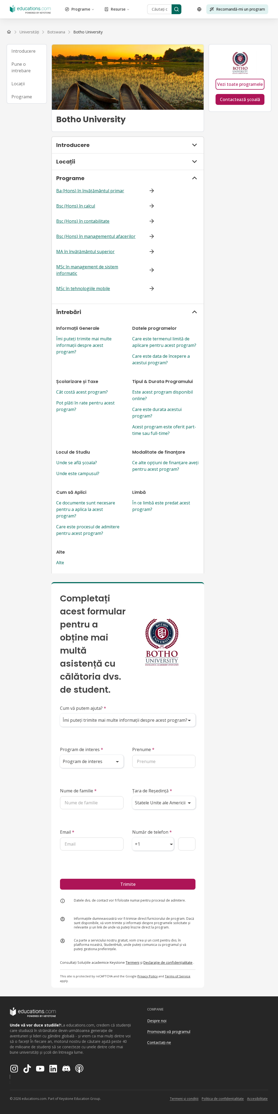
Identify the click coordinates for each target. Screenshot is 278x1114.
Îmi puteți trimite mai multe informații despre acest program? (84, 345)
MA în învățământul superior (85, 252)
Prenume (143, 749)
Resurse (118, 9)
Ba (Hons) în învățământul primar (90, 191)
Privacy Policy (147, 976)
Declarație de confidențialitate (167, 962)
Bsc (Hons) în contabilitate (82, 221)
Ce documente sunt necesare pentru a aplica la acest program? (85, 509)
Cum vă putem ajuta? (83, 708)
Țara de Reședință (152, 791)
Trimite (127, 884)
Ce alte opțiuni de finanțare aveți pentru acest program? (165, 466)
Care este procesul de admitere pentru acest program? (87, 530)
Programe (80, 9)
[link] (88, 32)
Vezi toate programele (240, 84)
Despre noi (156, 1020)
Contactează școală (240, 99)
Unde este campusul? (77, 473)
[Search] (176, 9)
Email (67, 832)
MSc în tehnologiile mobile (83, 288)
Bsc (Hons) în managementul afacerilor (95, 236)
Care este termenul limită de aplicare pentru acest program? (164, 342)
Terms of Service (177, 976)
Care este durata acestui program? (157, 412)
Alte (60, 563)
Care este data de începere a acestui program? (161, 359)
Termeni (132, 962)
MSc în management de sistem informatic (87, 270)
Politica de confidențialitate (223, 1098)
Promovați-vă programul (168, 1031)
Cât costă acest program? (82, 392)
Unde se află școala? (76, 463)
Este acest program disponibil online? (162, 395)
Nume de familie (78, 791)
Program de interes (81, 749)
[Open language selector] (199, 9)
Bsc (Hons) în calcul (75, 206)
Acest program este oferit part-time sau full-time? (164, 430)
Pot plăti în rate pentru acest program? (85, 406)
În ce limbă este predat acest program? (161, 506)
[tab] (26, 51)
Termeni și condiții (184, 1098)
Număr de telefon (152, 832)
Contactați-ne (159, 1042)
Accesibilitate (257, 1098)
